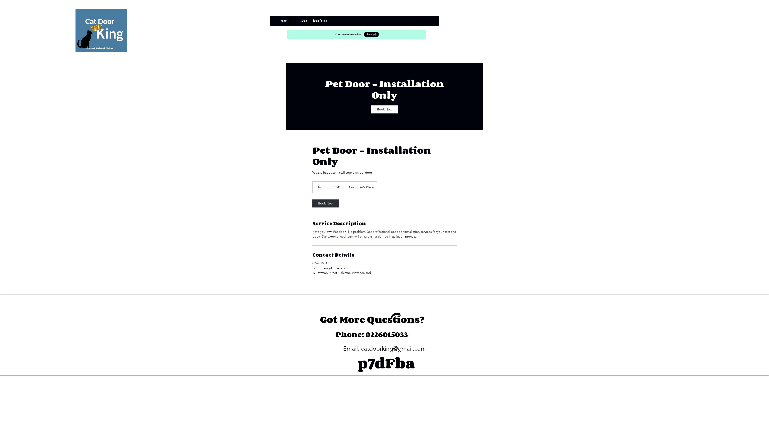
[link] (384, 109)
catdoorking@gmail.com (393, 348)
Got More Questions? (372, 319)
